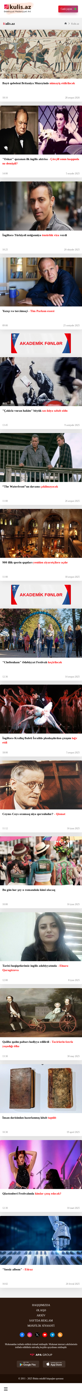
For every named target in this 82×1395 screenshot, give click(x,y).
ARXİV (41, 1315)
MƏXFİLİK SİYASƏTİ (41, 1325)
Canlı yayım (66, 9)
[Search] (23, 1389)
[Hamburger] (6, 1389)
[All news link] (75, 1389)
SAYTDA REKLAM (41, 1320)
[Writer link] (58, 1389)
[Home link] (40, 1389)
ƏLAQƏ (41, 1310)
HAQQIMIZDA (41, 1305)
